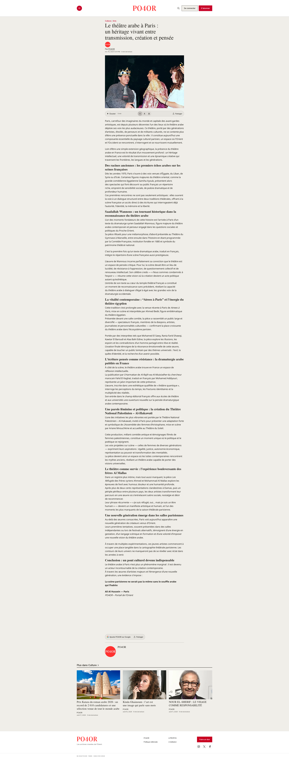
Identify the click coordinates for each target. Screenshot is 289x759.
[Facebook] (210, 746)
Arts (114, 21)
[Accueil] (144, 8)
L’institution (173, 742)
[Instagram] (198, 746)
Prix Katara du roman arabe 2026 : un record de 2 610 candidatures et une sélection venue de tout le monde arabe (98, 705)
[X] (204, 746)
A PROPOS (173, 738)
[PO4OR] (107, 44)
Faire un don (204, 739)
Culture (108, 21)
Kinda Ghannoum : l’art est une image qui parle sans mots (139, 703)
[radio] (140, 113)
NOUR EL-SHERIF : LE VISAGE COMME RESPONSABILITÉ (188, 703)
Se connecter (189, 8)
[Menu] (79, 8)
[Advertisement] (144, 615)
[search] (178, 8)
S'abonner (205, 8)
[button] (144, 81)
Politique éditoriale (151, 742)
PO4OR (111, 49)
